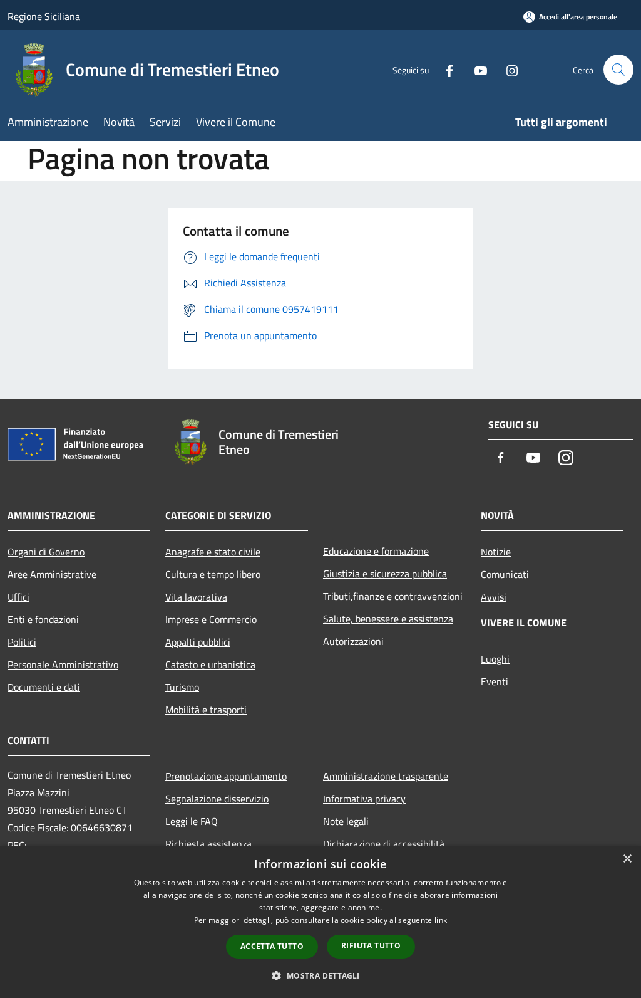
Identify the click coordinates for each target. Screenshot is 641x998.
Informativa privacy (364, 798)
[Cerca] (618, 70)
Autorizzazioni (353, 641)
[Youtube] (475, 69)
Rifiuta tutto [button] (371, 945)
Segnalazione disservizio (217, 798)
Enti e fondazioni (43, 619)
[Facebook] (444, 69)
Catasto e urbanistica (210, 664)
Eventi (494, 681)
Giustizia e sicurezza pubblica (385, 573)
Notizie (496, 551)
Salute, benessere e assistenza (388, 618)
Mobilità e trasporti (206, 709)
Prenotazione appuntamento (226, 776)
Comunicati (505, 574)
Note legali (346, 821)
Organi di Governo (46, 551)
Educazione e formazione (376, 551)
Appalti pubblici (197, 641)
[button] (320, 975)
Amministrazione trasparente (385, 776)
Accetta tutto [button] (272, 946)
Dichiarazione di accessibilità (383, 843)
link (440, 920)
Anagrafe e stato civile (212, 551)
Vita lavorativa (196, 596)
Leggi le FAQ (191, 821)
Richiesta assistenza (208, 843)
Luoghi (495, 658)
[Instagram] (507, 69)
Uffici (18, 596)
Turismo (182, 687)
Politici (22, 641)
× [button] (627, 859)
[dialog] (320, 922)
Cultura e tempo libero (212, 574)
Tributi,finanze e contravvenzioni (393, 596)
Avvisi (493, 596)
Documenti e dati (44, 687)
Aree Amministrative (52, 574)
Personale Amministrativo (63, 664)
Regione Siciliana (44, 16)
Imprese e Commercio (211, 619)
